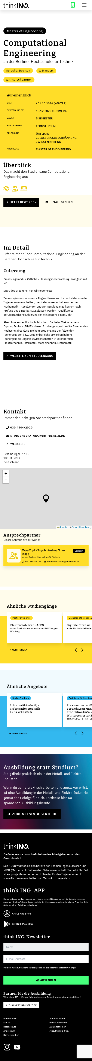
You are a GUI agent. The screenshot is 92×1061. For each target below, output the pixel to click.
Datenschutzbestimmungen (63, 967)
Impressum (9, 1030)
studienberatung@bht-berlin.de (37, 436)
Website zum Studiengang (31, 356)
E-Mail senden (61, 202)
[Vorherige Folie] (76, 650)
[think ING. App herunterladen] (73, 5)
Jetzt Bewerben (23, 202)
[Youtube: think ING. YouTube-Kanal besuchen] (17, 1047)
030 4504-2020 (21, 427)
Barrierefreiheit (11, 1035)
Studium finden (57, 1018)
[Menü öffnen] (84, 5)
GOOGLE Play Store (22, 923)
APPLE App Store (21, 913)
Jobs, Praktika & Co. (59, 1030)
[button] (46, 498)
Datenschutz (9, 1026)
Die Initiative (9, 1018)
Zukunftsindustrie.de (35, 814)
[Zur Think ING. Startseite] (23, 5)
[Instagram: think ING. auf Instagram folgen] (6, 1047)
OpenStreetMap (81, 527)
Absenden (48, 980)
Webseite (18, 444)
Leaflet (63, 527)
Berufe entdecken (58, 1022)
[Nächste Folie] (82, 650)
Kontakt (7, 1022)
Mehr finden (19, 649)
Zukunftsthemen (57, 1026)
